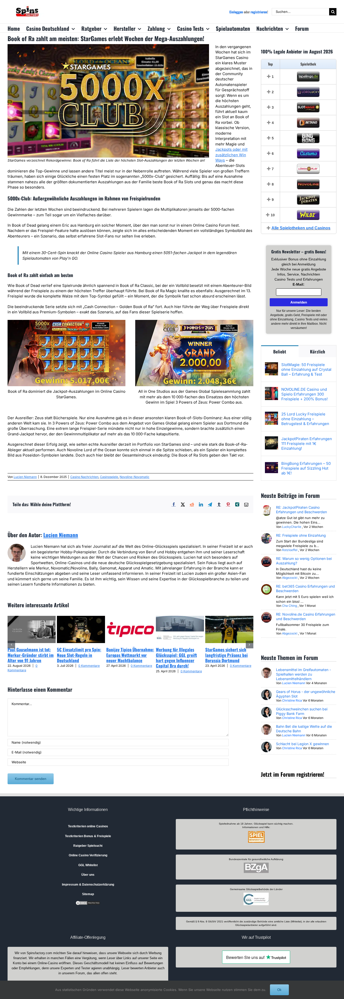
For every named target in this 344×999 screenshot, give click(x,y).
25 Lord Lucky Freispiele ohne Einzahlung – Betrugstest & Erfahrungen (305, 419)
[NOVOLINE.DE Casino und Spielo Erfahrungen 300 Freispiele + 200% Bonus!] (271, 389)
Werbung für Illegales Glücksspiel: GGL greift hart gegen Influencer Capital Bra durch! (176, 657)
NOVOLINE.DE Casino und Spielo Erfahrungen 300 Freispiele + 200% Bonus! (304, 394)
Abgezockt (289, 578)
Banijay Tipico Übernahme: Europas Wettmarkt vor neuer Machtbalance (130, 654)
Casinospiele (109, 477)
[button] (11, 644)
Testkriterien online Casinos (88, 826)
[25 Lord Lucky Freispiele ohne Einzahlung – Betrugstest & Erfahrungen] (271, 414)
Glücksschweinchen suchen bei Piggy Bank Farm (301, 711)
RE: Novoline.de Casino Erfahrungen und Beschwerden (305, 616)
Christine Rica (292, 700)
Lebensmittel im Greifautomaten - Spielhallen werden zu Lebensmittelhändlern (303, 674)
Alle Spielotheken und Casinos (300, 228)
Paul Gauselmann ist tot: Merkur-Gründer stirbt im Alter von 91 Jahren (31, 654)
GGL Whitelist (88, 865)
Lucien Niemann (25, 477)
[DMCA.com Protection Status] (87, 902)
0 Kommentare (89, 666)
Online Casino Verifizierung (88, 855)
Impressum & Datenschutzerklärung (88, 884)
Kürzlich (317, 351)
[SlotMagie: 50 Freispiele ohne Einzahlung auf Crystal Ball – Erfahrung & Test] (271, 364)
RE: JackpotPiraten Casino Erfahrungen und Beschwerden (301, 509)
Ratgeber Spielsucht (87, 845)
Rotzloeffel (289, 550)
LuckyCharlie (291, 527)
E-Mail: (298, 284)
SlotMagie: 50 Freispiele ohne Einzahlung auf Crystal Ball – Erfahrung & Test (306, 369)
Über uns (87, 874)
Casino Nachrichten (84, 477)
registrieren (259, 11)
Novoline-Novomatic (134, 477)
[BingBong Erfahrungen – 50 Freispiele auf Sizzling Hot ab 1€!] (271, 463)
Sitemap (88, 894)
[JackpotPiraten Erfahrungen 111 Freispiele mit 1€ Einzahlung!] (271, 439)
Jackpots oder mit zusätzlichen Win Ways (231, 155)
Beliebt (279, 351)
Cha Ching (289, 606)
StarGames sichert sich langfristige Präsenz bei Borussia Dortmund (226, 654)
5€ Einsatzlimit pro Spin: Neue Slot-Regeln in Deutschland (79, 654)
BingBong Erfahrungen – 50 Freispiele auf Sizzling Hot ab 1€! (306, 468)
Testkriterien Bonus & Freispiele (88, 836)
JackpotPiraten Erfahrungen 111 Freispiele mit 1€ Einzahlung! (306, 443)
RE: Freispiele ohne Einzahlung (301, 535)
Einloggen (236, 11)
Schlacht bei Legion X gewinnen (302, 744)
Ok (279, 990)
